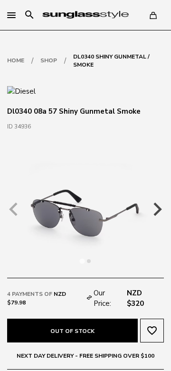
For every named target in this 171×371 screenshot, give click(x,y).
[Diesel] (21, 91)
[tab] (82, 261)
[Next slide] (157, 209)
